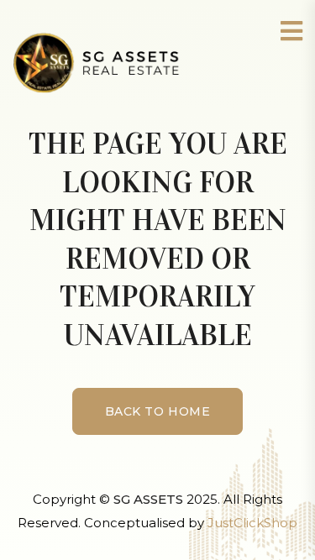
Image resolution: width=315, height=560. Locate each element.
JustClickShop (252, 523)
